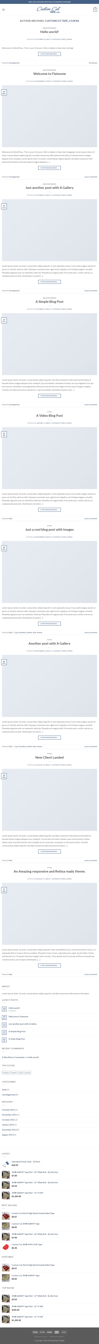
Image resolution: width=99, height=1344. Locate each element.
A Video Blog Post (49, 415)
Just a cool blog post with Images (49, 529)
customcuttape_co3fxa (62, 20)
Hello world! (49, 32)
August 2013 (7, 1134)
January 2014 (8, 1124)
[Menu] (3, 9)
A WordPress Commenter (13, 1057)
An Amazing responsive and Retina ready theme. (49, 871)
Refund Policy (41, 1337)
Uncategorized (49, 28)
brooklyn (23, 632)
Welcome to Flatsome (49, 74)
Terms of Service (56, 1337)
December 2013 (9, 1129)
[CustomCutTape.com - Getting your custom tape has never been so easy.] (49, 9)
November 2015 (9, 1114)
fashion (29, 632)
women (39, 632)
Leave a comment (90, 177)
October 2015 (8, 1119)
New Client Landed (49, 757)
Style (49, 412)
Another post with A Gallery (49, 643)
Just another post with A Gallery (50, 187)
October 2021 (8, 1109)
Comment (93, 63)
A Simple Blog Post (50, 301)
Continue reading (49, 54)
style (34, 632)
